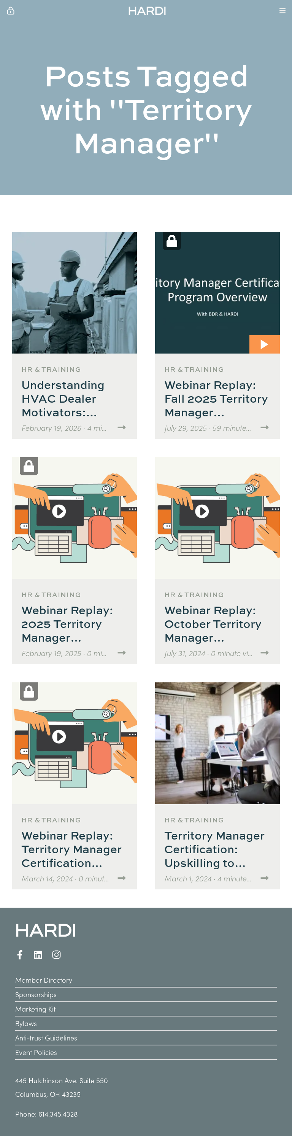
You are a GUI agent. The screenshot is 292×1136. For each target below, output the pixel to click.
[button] (147, 11)
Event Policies (36, 1052)
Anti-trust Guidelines (46, 1037)
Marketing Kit (35, 1008)
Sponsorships (36, 994)
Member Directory (43, 980)
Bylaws (26, 1023)
